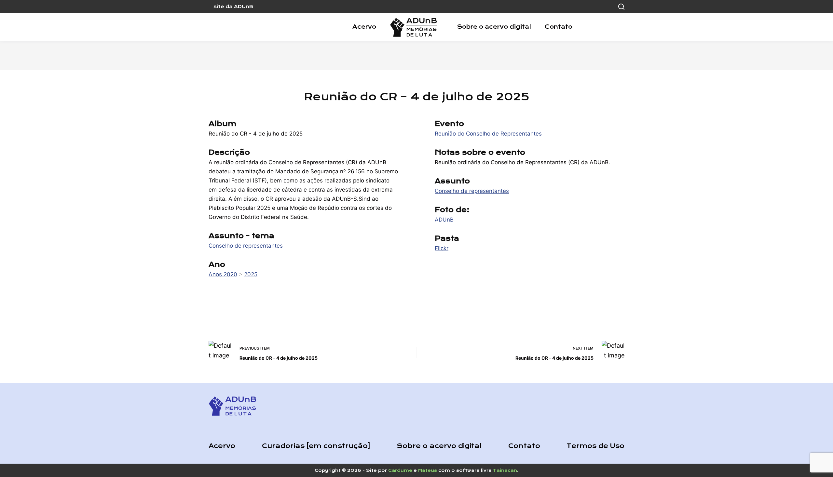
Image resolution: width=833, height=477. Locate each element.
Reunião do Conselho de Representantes (488, 133)
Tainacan (505, 470)
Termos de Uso (595, 446)
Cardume (400, 470)
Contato (558, 26)
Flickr (441, 248)
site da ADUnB (233, 6)
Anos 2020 (223, 274)
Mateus (427, 470)
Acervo (364, 26)
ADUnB (444, 219)
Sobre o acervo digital (494, 26)
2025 (250, 274)
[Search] (621, 7)
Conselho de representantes (246, 245)
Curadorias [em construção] (316, 446)
